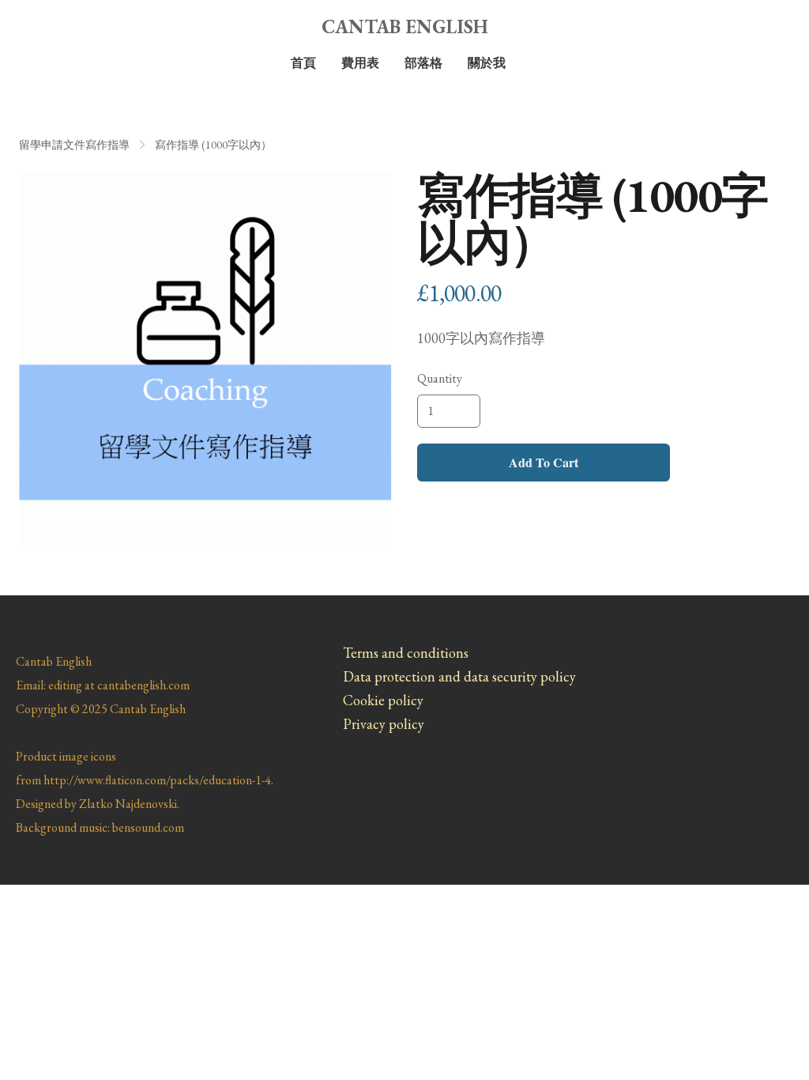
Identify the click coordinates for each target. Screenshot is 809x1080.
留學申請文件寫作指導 (74, 145)
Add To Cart (543, 462)
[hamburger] (50, 25)
